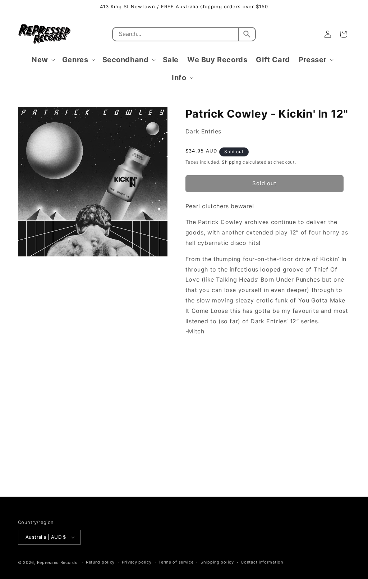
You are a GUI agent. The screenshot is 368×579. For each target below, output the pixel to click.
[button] (42, 60)
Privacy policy (137, 562)
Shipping (232, 162)
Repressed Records (57, 562)
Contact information (262, 562)
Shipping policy (217, 562)
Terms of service (175, 562)
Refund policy (100, 562)
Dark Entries (203, 131)
